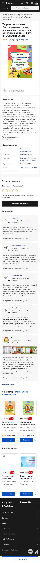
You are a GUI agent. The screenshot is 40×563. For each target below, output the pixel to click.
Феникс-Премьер (8, 430)
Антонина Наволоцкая (18, 246)
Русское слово (7, 484)
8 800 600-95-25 (8, 553)
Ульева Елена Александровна (15, 393)
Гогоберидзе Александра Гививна (28, 481)
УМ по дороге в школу (28, 167)
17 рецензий (11, 436)
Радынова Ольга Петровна (10, 481)
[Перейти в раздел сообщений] (22, 3)
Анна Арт (14, 338)
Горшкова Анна (26, 155)
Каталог (6, 8)
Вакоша (23, 164)
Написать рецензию (20, 204)
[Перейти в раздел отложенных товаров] (32, 3)
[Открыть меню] (2, 3)
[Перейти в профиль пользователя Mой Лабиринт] (27, 3)
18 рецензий (29, 436)
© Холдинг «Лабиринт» (10, 550)
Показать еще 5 (8, 385)
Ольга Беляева (17, 308)
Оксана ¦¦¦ (14, 218)
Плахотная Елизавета (28, 160)
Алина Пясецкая (17, 276)
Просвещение (25, 484)
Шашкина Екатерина (28, 158)
